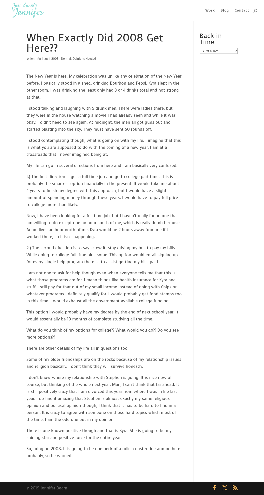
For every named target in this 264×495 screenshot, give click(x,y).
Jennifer (35, 59)
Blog (225, 11)
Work (210, 11)
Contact (242, 11)
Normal (66, 59)
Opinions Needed (84, 59)
